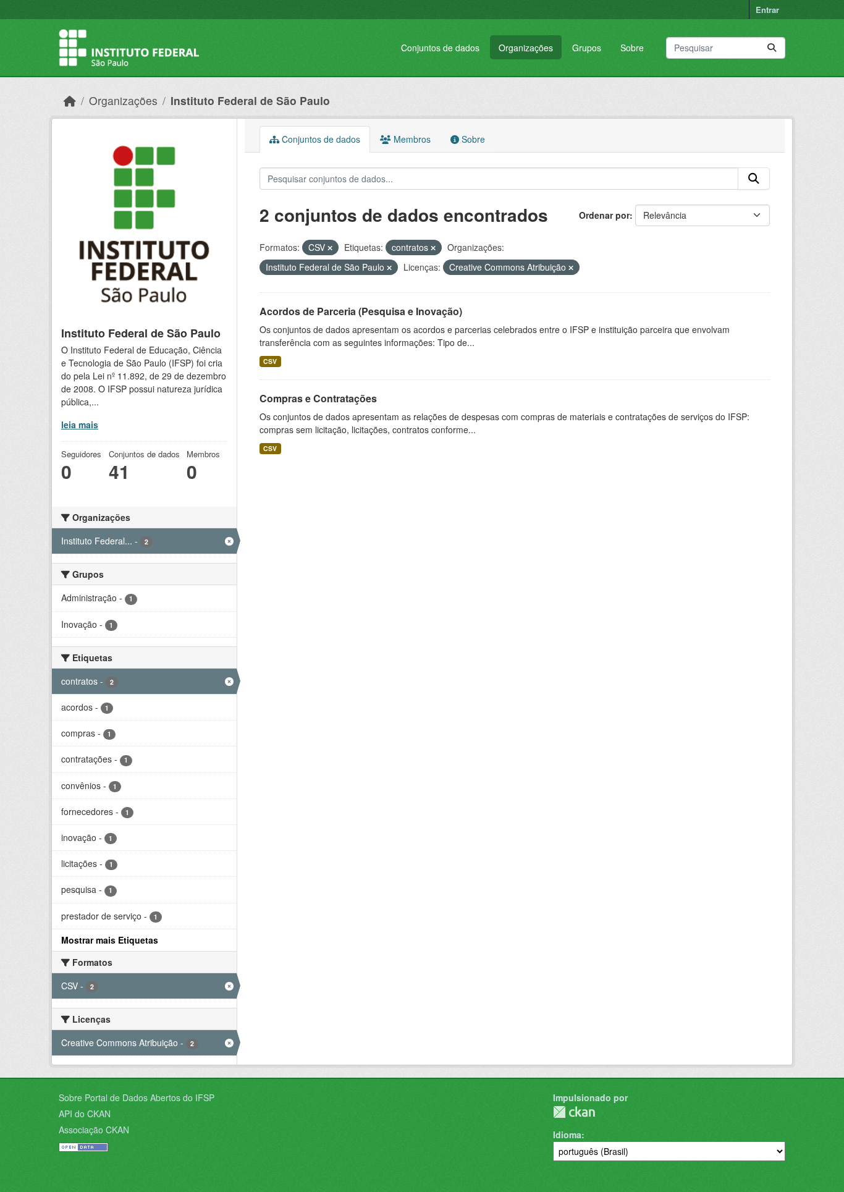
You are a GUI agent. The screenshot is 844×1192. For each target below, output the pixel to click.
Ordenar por (604, 215)
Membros (411, 139)
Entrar (767, 9)
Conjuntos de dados (440, 47)
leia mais (79, 424)
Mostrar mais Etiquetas (109, 940)
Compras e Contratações (318, 398)
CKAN (574, 1111)
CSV (270, 361)
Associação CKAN (94, 1129)
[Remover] (329, 248)
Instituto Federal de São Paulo (250, 100)
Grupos (586, 47)
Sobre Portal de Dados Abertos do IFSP (136, 1097)
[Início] (70, 100)
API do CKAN (85, 1113)
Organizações (526, 47)
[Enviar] (771, 48)
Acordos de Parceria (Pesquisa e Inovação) (361, 311)
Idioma (567, 1134)
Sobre (632, 47)
